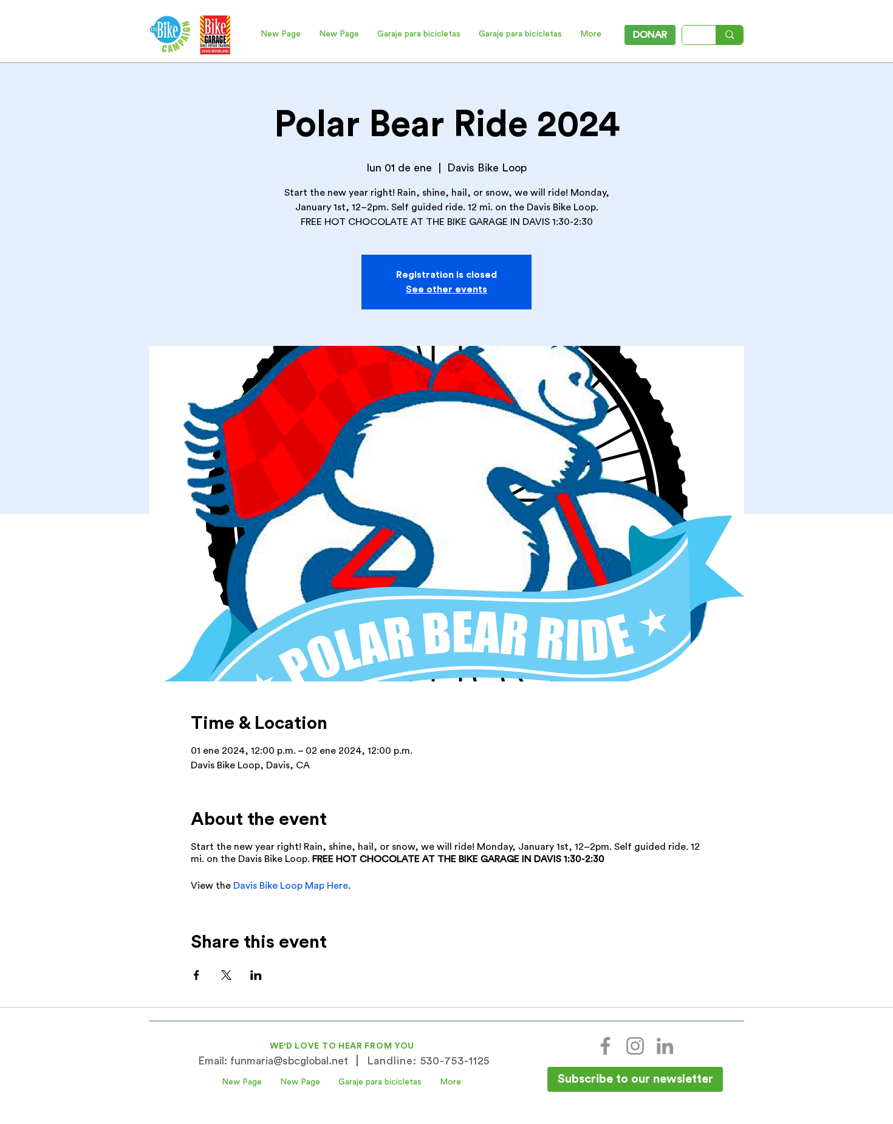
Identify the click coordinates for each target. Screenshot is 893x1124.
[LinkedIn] (665, 1046)
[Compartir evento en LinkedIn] (256, 975)
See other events (446, 289)
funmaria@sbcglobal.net (289, 1060)
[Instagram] (635, 1046)
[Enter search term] (729, 35)
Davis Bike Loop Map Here (290, 886)
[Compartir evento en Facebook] (196, 975)
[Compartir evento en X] (226, 975)
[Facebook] (605, 1046)
